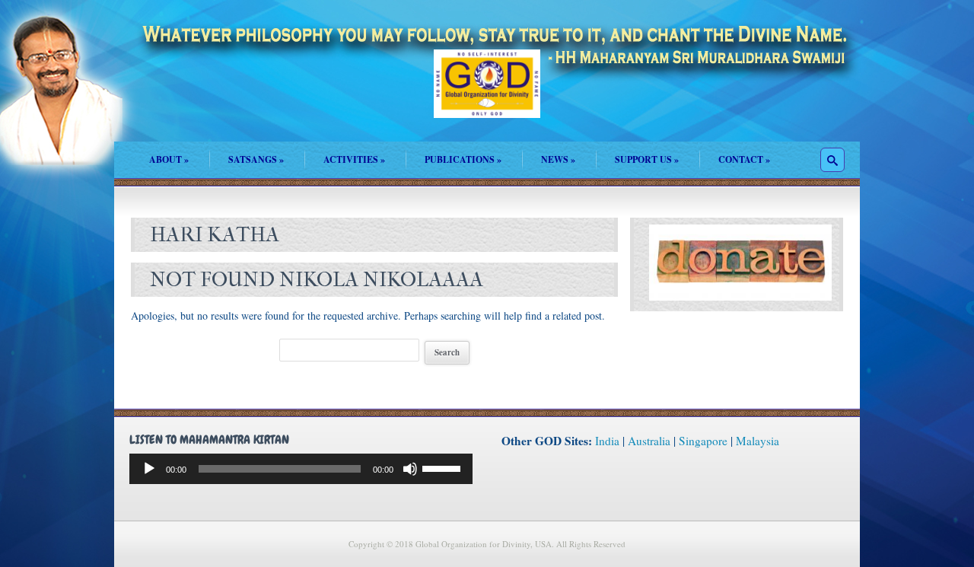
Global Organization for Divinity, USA (487, 94)
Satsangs (256, 159)
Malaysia (757, 440)
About (169, 159)
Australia (649, 440)
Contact (744, 159)
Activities (354, 159)
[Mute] (410, 468)
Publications (463, 159)
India (607, 440)
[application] (301, 469)
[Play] (149, 468)
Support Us (647, 159)
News (558, 159)
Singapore (703, 440)
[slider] (443, 467)
